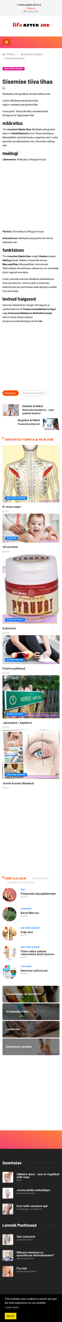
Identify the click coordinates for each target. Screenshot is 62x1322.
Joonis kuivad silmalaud (18, 783)
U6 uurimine (10, 547)
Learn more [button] (12, 1307)
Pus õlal (22, 1268)
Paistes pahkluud (13, 668)
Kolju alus (27, 932)
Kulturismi (9, 628)
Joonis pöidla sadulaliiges (33, 1190)
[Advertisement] (31, 195)
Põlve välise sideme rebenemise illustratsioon (37, 952)
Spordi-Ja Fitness (15, 620)
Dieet (23, 889)
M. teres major (11, 506)
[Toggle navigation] (6, 42)
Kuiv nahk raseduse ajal (32, 1206)
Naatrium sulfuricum (34, 970)
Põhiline (11, 54)
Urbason (31, 8)
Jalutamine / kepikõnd (17, 722)
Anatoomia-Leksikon (31, 54)
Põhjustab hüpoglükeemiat (38, 893)
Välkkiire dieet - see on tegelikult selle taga (38, 1175)
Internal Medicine (15, 660)
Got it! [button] (10, 1316)
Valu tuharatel (26, 1236)
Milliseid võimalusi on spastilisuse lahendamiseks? (35, 1253)
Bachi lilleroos (30, 913)
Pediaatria (12, 538)
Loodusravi (26, 909)
